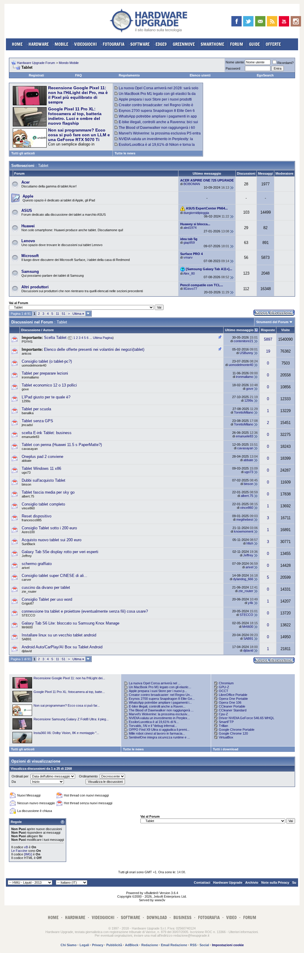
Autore (48, 330)
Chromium (226, 683)
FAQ (78, 75)
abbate (26, 460)
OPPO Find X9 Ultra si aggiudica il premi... (159, 729)
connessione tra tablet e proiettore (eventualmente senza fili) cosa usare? (85, 611)
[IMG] (28, 854)
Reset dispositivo (36, 516)
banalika (28, 413)
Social (204, 945)
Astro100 (28, 532)
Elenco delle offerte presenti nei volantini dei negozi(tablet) (94, 349)
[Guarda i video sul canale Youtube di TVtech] (284, 21)
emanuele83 (30, 437)
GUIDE (254, 44)
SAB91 (26, 639)
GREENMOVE (184, 44)
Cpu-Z (223, 714)
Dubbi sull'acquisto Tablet (43, 480)
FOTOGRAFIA (113, 44)
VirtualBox (226, 737)
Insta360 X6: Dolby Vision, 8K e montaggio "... (66, 733)
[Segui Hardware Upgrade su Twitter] (248, 21)
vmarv (188, 257)
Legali (84, 945)
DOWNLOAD (157, 917)
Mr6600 (27, 627)
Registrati (36, 75)
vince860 (28, 508)
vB (26, 847)
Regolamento (129, 75)
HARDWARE (38, 44)
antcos (26, 353)
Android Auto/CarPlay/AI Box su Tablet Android (62, 647)
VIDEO (231, 917)
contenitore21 (243, 341)
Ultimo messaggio (239, 330)
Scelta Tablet (55, 337)
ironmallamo (30, 377)
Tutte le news (125, 153)
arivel (25, 567)
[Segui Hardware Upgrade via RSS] (272, 21)
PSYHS (27, 341)
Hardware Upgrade (227, 882)
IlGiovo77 (190, 288)
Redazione (149, 945)
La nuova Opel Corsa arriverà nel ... (154, 683)
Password (233, 68)
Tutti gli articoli (23, 153)
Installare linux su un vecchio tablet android (59, 635)
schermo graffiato (37, 563)
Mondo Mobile (69, 63)
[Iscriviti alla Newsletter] (260, 21)
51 (63, 313)
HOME (17, 44)
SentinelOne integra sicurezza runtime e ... (159, 737)
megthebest (244, 519)
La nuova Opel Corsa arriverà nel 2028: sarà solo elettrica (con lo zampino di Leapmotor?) (156, 90)
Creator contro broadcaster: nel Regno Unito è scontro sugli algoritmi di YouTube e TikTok (154, 107)
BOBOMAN (191, 184)
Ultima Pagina (103, 337)
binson (26, 484)
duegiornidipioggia (196, 213)
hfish (249, 543)
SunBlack (28, 544)
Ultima (78, 313)
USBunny (246, 353)
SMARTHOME (212, 44)
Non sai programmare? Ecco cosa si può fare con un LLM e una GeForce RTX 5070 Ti (79, 135)
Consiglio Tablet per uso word (47, 599)
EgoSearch (265, 75)
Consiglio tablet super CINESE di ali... (54, 575)
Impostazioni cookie (228, 945)
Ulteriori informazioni (243, 932)
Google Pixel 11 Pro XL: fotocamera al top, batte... (69, 692)
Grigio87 (28, 603)
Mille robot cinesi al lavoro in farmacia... (157, 733)
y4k (250, 603)
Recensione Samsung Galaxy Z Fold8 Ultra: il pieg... (71, 719)
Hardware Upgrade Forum (36, 63)
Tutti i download (225, 749)
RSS (193, 945)
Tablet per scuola (36, 409)
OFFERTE (273, 44)
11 (57, 313)
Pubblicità (114, 945)
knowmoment (243, 531)
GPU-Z (224, 687)
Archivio (251, 882)
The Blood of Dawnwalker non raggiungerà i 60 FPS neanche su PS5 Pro (155, 130)
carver (26, 579)
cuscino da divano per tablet (46, 587)
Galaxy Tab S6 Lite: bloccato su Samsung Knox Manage (70, 623)
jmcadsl (27, 425)
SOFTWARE (140, 44)
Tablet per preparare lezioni (45, 373)
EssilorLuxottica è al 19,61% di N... (154, 722)
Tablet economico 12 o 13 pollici (49, 385)
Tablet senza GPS (37, 421)
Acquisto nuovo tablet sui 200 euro (51, 540)
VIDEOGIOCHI (85, 44)
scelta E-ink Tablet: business (47, 433)
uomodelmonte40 (34, 365)
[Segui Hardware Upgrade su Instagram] (296, 21)
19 (268, 351)
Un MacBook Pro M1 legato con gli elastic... (160, 687)
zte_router (29, 591)
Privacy (97, 945)
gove (25, 389)
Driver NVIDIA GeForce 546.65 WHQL (246, 718)
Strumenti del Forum (272, 322)
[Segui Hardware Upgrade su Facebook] (236, 21)
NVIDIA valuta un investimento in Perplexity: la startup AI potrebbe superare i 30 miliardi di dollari (155, 141)
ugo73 (26, 472)
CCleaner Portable (232, 706)
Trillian (223, 725)
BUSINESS (182, 917)
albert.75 (28, 496)
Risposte (268, 330)
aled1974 (190, 227)
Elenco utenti (200, 75)
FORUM (236, 44)
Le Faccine (19, 850)
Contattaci (202, 882)
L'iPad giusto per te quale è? (46, 397)
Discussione (30, 330)
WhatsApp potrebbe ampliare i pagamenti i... (160, 702)
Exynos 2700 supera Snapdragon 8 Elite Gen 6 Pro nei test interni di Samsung (155, 113)
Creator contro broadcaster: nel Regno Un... (160, 695)
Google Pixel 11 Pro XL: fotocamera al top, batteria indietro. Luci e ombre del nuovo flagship (75, 116)
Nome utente (235, 62)
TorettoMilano (243, 412)
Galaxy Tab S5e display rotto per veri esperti (60, 552)
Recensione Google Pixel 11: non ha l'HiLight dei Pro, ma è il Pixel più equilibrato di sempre (78, 94)
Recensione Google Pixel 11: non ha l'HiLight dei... (69, 678)
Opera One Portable (233, 698)
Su (294, 882)
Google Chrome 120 (233, 733)
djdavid (27, 651)
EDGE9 (161, 44)
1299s (26, 401)
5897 (268, 339)
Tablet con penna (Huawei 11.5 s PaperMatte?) (62, 444)
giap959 (189, 242)
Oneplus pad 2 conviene (42, 456)
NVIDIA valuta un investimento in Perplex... (159, 718)
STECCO (28, 615)
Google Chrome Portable (236, 729)
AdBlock (131, 945)
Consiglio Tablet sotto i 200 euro (49, 528)
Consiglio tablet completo (43, 504)
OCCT (223, 691)
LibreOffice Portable (233, 695)
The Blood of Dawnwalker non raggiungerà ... (161, 710)
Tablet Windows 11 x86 (41, 468)
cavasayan (30, 448)
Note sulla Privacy (275, 882)
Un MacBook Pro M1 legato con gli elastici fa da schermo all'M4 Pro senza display (155, 96)
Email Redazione (174, 945)
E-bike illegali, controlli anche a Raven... (157, 706)
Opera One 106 (230, 702)
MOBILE (61, 44)
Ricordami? (285, 63)
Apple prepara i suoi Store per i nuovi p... (158, 691)
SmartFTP (226, 722)
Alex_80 (189, 273)
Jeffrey (27, 556)
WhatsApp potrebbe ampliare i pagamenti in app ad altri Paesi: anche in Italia (156, 118)
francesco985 (32, 520)
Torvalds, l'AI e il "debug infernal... (153, 725)
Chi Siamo (69, 945)
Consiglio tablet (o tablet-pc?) (47, 361)
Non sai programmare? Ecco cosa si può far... (67, 705)
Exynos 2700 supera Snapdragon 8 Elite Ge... (162, 698)
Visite (285, 330)
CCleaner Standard (232, 710)
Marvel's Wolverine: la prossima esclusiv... (159, 714)
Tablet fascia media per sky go (48, 492)
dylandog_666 (243, 579)
